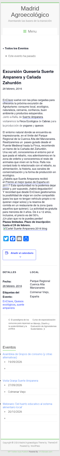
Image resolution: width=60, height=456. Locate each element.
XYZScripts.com (45, 452)
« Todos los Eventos (15, 48)
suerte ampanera (13, 306)
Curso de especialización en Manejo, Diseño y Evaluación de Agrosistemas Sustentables (43, 324)
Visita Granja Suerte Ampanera (20, 380)
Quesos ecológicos (13, 302)
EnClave (8, 100)
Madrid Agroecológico (30, 11)
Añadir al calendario (22, 253)
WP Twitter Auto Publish (18, 452)
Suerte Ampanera (32, 117)
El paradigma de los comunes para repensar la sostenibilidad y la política (19, 324)
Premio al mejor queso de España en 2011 (26, 183)
